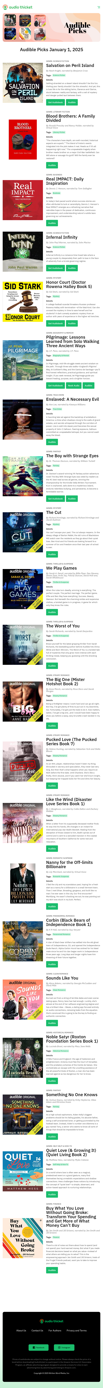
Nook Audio (73, 385)
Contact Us (37, 1330)
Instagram (66, 1347)
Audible (72, 102)
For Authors (55, 1330)
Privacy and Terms (77, 1330)
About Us (21, 1330)
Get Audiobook (55, 102)
